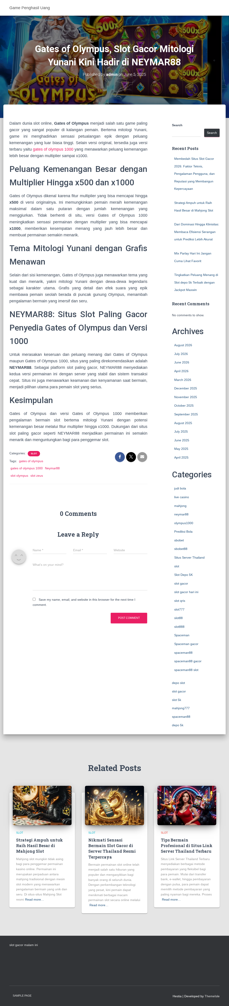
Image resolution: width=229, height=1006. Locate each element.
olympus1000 (183, 523)
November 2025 (185, 397)
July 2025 (181, 431)
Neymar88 (52, 468)
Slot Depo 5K (183, 575)
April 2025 (181, 457)
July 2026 (181, 354)
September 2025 (186, 414)
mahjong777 (181, 708)
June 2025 (181, 440)
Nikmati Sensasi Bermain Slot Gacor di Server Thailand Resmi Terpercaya (112, 848)
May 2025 (181, 449)
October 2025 (184, 405)
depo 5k (177, 725)
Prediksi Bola (183, 531)
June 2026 (181, 362)
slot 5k (176, 700)
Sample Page (22, 995)
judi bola (180, 488)
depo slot (178, 683)
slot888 (179, 626)
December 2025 (185, 388)
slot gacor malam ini (23, 945)
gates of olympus (31, 461)
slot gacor (181, 583)
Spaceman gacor (186, 644)
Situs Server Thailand (189, 557)
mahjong (180, 506)
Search (177, 125)
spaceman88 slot (186, 670)
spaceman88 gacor (187, 661)
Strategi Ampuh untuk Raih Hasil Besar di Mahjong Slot (39, 845)
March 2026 (182, 380)
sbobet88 (180, 549)
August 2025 (183, 423)
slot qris (179, 600)
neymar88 (181, 514)
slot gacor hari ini (186, 592)
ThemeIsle (212, 996)
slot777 (179, 609)
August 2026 (183, 345)
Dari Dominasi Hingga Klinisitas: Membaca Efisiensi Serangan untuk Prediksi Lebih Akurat (196, 231)
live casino (181, 497)
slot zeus (36, 475)
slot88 (178, 618)
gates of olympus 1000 (53, 149)
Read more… (34, 899)
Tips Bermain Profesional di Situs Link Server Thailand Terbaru (186, 845)
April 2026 (181, 371)
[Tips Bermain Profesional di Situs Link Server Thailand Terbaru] (186, 805)
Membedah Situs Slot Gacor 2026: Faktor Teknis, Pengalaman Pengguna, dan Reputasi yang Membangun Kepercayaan (194, 173)
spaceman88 (183, 652)
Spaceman (181, 635)
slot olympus (19, 475)
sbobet (179, 540)
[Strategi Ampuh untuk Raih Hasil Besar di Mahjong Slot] (42, 805)
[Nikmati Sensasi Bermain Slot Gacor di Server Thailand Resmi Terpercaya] (114, 805)
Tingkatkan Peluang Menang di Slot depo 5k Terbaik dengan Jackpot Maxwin (196, 282)
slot (34, 453)
